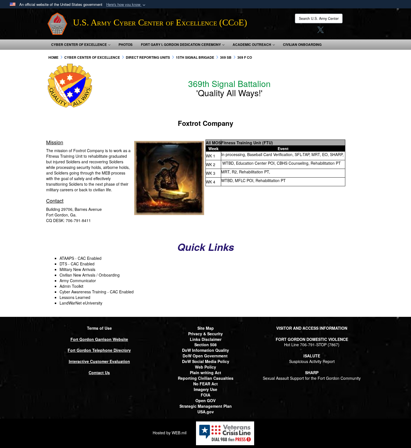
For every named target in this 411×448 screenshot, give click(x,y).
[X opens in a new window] (320, 31)
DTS (63, 264)
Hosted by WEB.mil (169, 432)
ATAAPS (67, 258)
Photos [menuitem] (126, 44)
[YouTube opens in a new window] (342, 31)
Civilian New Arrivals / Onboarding (90, 275)
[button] (126, 5)
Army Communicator (78, 280)
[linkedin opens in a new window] (331, 31)
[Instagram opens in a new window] (310, 31)
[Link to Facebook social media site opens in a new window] (299, 31)
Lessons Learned (75, 297)
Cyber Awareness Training (83, 291)
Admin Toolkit (71, 286)
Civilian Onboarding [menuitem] (302, 44)
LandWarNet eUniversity (81, 303)
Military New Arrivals (77, 269)
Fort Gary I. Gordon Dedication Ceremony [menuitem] (181, 44)
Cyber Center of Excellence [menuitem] (79, 44)
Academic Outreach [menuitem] (252, 44)
